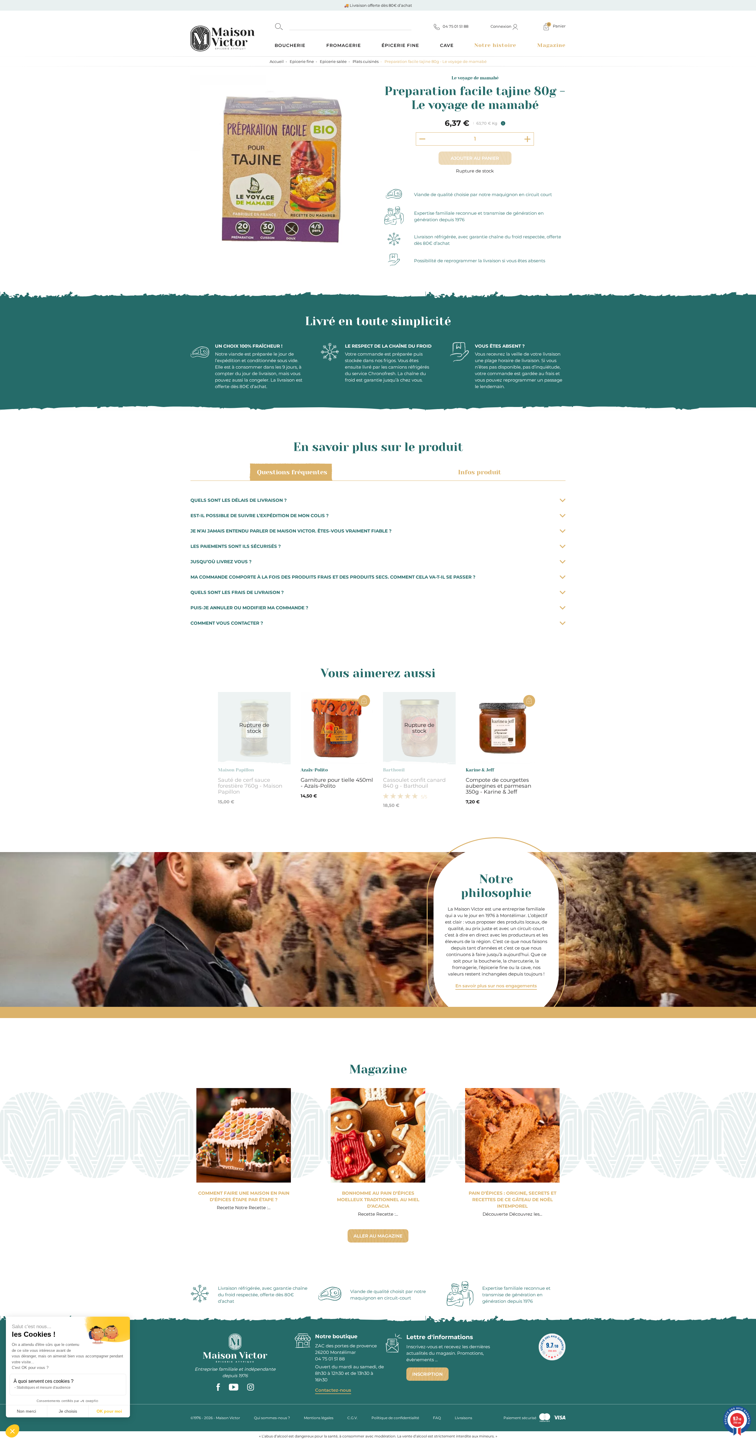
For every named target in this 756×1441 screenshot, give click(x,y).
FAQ (437, 1418)
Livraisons (463, 1418)
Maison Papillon (236, 770)
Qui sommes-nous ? (272, 1418)
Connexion (501, 26)
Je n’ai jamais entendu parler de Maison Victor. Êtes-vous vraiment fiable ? (291, 531)
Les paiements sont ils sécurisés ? (235, 546)
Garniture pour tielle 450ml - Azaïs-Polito (337, 783)
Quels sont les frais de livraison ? (237, 592)
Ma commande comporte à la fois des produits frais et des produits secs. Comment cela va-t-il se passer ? (332, 577)
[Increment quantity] (527, 139)
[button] (12, 1431)
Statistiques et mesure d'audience (44, 1387)
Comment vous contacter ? (226, 623)
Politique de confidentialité (395, 1418)
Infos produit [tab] (479, 472)
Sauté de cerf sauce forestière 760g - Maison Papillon (250, 786)
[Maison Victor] (232, 33)
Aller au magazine (378, 1236)
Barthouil (394, 770)
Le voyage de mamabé (475, 78)
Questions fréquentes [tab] (292, 472)
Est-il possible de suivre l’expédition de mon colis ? (259, 515)
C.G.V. (352, 1418)
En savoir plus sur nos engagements (496, 985)
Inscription (427, 1374)
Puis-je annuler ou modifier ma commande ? (249, 607)
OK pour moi (109, 1411)
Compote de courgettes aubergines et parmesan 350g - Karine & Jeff (498, 786)
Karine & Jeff (480, 770)
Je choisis (68, 1411)
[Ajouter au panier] (364, 701)
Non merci (26, 1411)
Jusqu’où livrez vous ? (221, 561)
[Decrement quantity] (422, 139)
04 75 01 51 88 (330, 1359)
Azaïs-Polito (314, 770)
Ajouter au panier (475, 158)
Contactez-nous (333, 1390)
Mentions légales (318, 1418)
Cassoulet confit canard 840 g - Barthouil (414, 783)
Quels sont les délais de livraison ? (238, 500)
